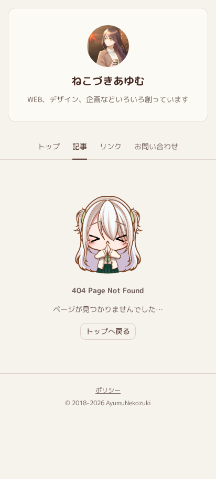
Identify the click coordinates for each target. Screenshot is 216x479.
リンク (111, 146)
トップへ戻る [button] (108, 331)
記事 (79, 146)
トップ (49, 146)
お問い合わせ (156, 146)
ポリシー (108, 390)
